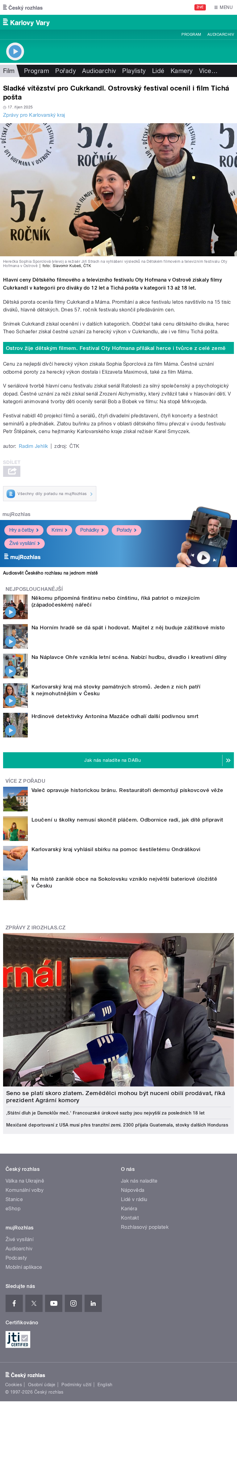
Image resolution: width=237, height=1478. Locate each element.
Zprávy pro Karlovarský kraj (34, 115)
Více (208, 71)
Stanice (14, 1199)
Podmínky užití (76, 1384)
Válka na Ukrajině (25, 1181)
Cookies (13, 1384)
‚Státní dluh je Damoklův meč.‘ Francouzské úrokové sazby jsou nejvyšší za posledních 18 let (105, 1113)
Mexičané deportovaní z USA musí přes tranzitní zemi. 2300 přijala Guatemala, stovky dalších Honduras (117, 1125)
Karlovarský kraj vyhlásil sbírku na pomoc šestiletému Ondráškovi (116, 849)
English (105, 1384)
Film (9, 71)
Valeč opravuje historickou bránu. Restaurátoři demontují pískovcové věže (127, 790)
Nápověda (132, 1190)
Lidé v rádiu (134, 1199)
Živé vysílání (22, 543)
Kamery (182, 71)
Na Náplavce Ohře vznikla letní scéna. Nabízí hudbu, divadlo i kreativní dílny (129, 657)
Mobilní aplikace (24, 1267)
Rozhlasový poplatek (144, 1227)
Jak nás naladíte (139, 1181)
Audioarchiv (220, 34)
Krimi (57, 530)
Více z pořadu (25, 781)
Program (191, 34)
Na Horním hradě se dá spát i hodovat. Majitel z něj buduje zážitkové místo (128, 627)
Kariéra (129, 1209)
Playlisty (134, 71)
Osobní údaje (42, 1384)
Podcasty (16, 1258)
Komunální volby (25, 1190)
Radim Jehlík (33, 446)
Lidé (158, 71)
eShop (13, 1209)
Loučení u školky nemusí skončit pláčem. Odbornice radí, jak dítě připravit (127, 820)
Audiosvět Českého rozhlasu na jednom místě (50, 572)
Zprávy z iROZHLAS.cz (36, 928)
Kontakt (130, 1218)
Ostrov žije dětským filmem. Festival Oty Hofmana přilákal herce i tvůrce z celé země (116, 348)
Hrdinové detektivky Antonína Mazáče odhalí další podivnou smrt (115, 716)
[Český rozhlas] (23, 7)
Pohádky (89, 530)
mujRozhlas (16, 514)
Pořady (65, 71)
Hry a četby (21, 530)
